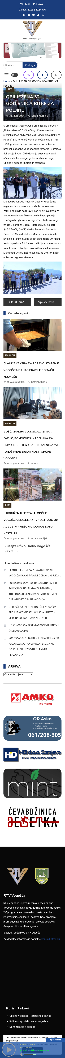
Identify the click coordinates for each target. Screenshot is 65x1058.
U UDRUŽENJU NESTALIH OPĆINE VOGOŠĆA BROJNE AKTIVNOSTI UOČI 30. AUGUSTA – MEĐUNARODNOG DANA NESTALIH (32, 612)
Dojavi (56, 75)
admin (34, 463)
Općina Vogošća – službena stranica (30, 1015)
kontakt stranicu (50, 939)
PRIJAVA (38, 4)
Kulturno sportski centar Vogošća (29, 1021)
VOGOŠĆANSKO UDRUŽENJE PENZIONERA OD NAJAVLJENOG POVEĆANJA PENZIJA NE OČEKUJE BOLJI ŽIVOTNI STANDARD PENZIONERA (34, 646)
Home (6, 81)
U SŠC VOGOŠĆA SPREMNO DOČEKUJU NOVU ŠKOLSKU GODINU (34, 628)
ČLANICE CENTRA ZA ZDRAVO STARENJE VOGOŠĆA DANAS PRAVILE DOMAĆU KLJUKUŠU (31, 370)
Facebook (42, 75)
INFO (10, 89)
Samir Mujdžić (39, 115)
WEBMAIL (25, 4)
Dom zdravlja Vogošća (22, 1026)
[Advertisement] (32, 50)
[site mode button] (14, 75)
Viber (28, 75)
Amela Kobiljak (39, 538)
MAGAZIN (10, 355)
